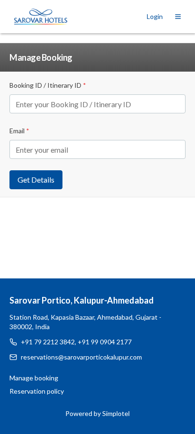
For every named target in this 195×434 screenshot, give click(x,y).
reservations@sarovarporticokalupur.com (81, 357)
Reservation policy (36, 391)
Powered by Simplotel (97, 413)
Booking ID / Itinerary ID (47, 85)
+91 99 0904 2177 (105, 342)
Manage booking (33, 378)
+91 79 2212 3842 (48, 342)
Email (19, 131)
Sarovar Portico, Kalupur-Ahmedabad (81, 300)
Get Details (36, 179)
